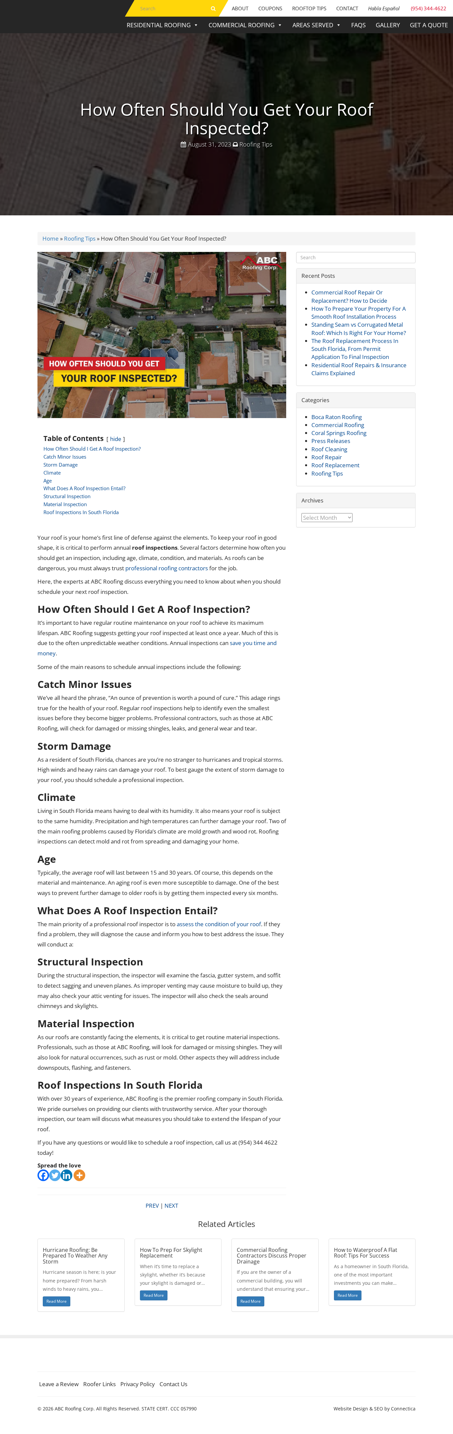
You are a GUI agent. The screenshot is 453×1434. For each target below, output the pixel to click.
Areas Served (312, 25)
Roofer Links (99, 1384)
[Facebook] (43, 1175)
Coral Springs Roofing (338, 433)
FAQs (358, 25)
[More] (79, 1175)
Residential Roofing (159, 25)
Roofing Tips (255, 144)
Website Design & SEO (358, 1408)
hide (115, 439)
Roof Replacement (335, 465)
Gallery (388, 25)
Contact (347, 8)
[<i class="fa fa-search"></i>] (213, 8)
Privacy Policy (137, 1384)
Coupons (270, 8)
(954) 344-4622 (407, 8)
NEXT (171, 1205)
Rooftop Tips (309, 8)
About (240, 8)
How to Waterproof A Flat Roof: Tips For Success (365, 1253)
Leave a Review (59, 1384)
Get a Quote (429, 25)
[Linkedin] (66, 1175)
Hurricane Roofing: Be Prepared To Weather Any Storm (75, 1255)
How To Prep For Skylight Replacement (171, 1253)
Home (50, 238)
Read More (56, 1301)
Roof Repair (326, 457)
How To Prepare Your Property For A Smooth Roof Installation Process (358, 312)
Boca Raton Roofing (336, 417)
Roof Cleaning (329, 449)
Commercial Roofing (242, 25)
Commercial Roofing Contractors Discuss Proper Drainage (271, 1255)
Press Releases (330, 441)
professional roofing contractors (166, 568)
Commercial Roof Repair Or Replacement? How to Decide (349, 296)
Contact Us (173, 1384)
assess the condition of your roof (219, 924)
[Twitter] (55, 1175)
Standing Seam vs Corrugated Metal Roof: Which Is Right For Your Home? (358, 328)
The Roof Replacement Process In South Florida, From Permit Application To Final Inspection (354, 349)
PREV (152, 1205)
